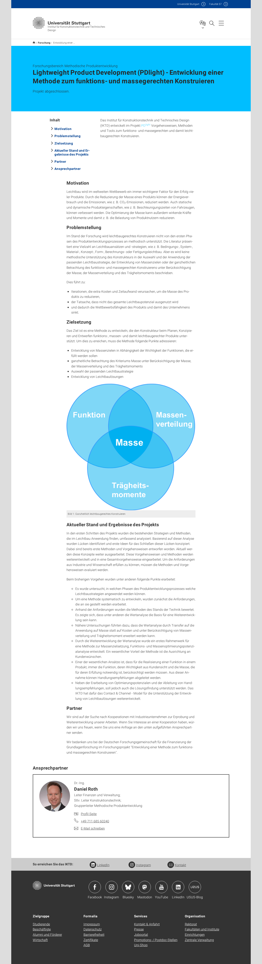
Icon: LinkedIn (178, 887)
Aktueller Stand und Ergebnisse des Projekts (72, 152)
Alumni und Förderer (47, 934)
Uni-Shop (141, 945)
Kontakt (180, 865)
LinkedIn (103, 865)
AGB (87, 945)
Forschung (44, 42)
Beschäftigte (42, 929)
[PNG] (131, 446)
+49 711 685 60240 (95, 821)
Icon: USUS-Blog (195, 887)
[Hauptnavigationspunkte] (221, 23)
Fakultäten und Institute (202, 929)
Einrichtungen (195, 934)
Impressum (92, 924)
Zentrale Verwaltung (199, 940)
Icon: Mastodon (145, 887)
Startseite (34, 42)
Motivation (63, 128)
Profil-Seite (89, 814)
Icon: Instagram (111, 887)
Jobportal (141, 934)
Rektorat (191, 924)
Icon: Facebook (95, 887)
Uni (188, 4)
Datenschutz (93, 929)
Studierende (41, 924)
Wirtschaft (40, 940)
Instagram (143, 865)
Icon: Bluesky (128, 887)
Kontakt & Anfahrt (147, 924)
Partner (60, 161)
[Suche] (211, 23)
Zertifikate (91, 940)
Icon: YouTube (161, 887)
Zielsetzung (63, 143)
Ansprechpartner (67, 168)
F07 (215, 4)
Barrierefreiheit (94, 934)
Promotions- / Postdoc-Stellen (155, 940)
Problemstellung (67, 136)
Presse (139, 929)
